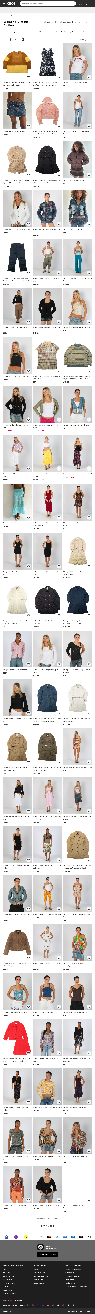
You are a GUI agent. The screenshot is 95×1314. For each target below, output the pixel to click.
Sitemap (5, 1286)
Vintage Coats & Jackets (70, 22)
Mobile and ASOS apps (73, 1269)
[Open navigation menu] (3, 3)
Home (5, 16)
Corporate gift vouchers (73, 1276)
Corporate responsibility (42, 1276)
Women (13, 16)
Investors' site (38, 1280)
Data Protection (8, 1290)
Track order (6, 1273)
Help (4, 1269)
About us (37, 1269)
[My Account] (80, 3)
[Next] (89, 22)
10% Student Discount (10, 1283)
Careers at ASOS (40, 1273)
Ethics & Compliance (10, 1293)
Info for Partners (70, 1283)
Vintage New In (50, 22)
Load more (47, 1226)
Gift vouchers (69, 1273)
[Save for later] (28, 77)
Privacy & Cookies (71, 1311)
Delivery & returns (9, 1276)
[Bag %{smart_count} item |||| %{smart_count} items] (92, 3)
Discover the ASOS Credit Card (76, 1286)
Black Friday (69, 1280)
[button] (27, 1305)
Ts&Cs (81, 1311)
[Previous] (41, 22)
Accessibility (88, 1311)
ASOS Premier (7, 1280)
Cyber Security (39, 1283)
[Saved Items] (86, 3)
